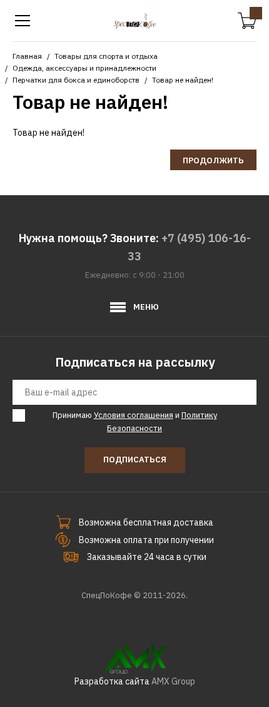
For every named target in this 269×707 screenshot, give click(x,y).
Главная (27, 56)
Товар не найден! (182, 79)
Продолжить (213, 160)
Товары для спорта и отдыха (106, 56)
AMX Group (173, 681)
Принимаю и (135, 422)
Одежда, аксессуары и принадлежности (84, 68)
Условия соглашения (133, 415)
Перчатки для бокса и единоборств (76, 79)
